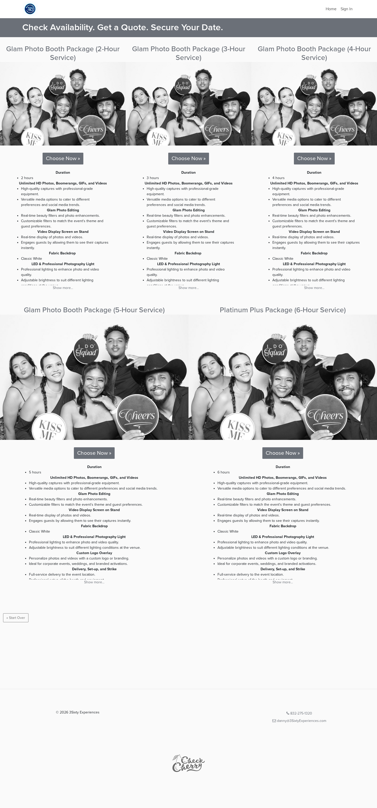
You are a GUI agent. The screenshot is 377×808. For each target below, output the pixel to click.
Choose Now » (63, 158)
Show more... (63, 288)
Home (331, 9)
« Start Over (15, 618)
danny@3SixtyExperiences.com (301, 721)
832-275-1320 (300, 713)
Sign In (347, 9)
